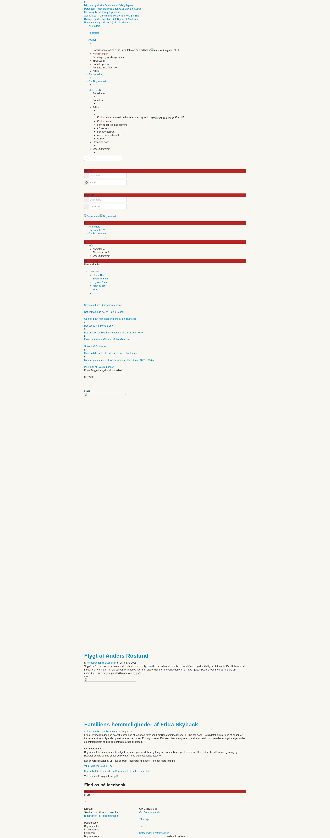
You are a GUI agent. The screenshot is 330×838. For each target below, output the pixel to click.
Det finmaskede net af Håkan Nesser (104, 311)
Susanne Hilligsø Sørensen (101, 731)
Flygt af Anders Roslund (116, 656)
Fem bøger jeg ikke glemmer (108, 57)
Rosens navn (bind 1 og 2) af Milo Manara (107, 22)
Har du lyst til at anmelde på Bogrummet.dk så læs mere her (117, 771)
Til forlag (144, 819)
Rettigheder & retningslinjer (154, 833)
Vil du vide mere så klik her (98, 765)
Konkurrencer (100, 53)
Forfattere (94, 32)
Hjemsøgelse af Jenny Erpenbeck (102, 12)
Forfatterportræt (101, 64)
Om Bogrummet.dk (149, 812)
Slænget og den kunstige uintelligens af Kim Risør (111, 19)
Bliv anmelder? (97, 74)
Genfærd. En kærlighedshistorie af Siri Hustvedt (110, 318)
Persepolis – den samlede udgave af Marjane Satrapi (113, 8)
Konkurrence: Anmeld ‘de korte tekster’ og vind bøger (122, 50)
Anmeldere (94, 26)
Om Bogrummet (97, 81)
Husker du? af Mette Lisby (98, 325)
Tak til (142, 826)
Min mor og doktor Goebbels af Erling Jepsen (109, 5)
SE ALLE (175, 50)
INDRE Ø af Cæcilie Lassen (99, 367)
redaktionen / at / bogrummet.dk (101, 815)
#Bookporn (99, 60)
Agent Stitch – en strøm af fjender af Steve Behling (111, 15)
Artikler (92, 39)
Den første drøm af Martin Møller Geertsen (107, 339)
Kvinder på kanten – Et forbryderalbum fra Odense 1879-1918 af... (120, 360)
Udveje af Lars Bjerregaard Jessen (103, 305)
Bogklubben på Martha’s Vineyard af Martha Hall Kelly (113, 332)
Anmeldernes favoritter (105, 67)
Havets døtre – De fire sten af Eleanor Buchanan (110, 353)
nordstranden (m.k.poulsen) (102, 662)
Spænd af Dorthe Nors (96, 346)
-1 (85, 798)
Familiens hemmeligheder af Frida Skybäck (141, 724)
